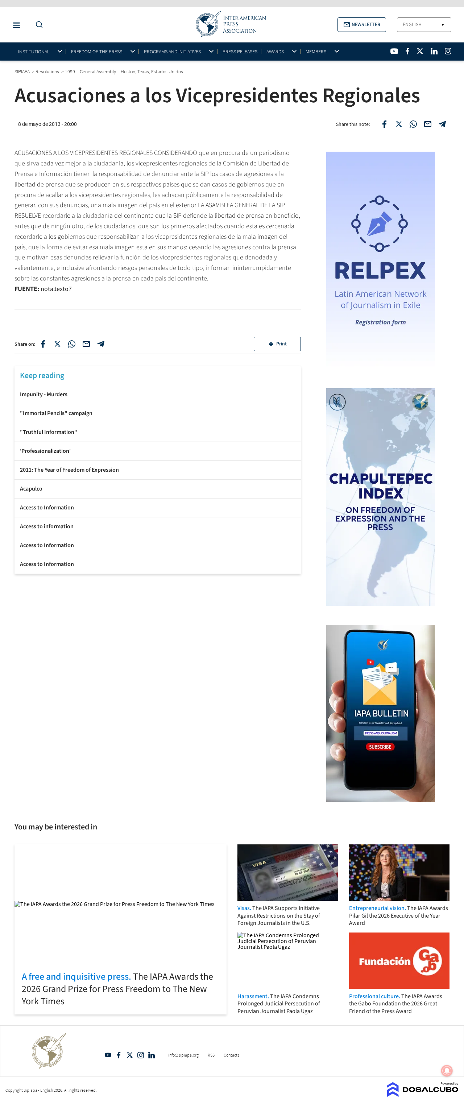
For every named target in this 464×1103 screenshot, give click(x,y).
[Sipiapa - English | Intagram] (448, 51)
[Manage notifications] (447, 1071)
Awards (275, 52)
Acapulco (31, 489)
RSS (211, 1055)
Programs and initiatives (172, 52)
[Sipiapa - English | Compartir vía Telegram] (101, 344)
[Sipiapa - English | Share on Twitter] (399, 124)
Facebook (119, 1055)
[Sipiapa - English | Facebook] (407, 51)
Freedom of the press (96, 52)
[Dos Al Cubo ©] (423, 1094)
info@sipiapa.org (183, 1055)
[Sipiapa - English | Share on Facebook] (384, 124)
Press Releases (240, 51)
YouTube (108, 1055)
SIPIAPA (22, 71)
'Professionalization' (45, 451)
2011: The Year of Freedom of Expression (69, 470)
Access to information (47, 526)
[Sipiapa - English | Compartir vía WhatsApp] (72, 344)
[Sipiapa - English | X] (420, 51)
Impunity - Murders (43, 394)
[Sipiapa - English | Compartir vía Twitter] (57, 344)
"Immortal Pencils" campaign (56, 413)
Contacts (231, 1055)
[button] (361, 24)
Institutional (33, 52)
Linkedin (151, 1055)
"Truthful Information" (48, 432)
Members (316, 52)
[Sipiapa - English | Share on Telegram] (442, 124)
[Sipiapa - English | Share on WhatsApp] (413, 124)
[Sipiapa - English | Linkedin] (434, 51)
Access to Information (47, 508)
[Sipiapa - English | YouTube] (394, 51)
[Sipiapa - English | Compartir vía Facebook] (43, 344)
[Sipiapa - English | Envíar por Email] (427, 124)
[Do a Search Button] (37, 25)
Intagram (140, 1055)
